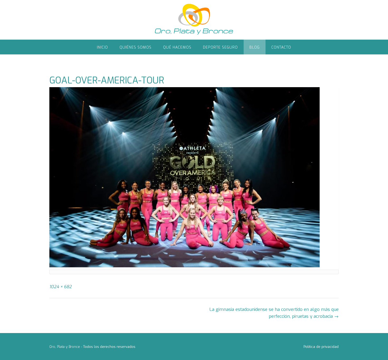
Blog (254, 47)
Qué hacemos (177, 47)
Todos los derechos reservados (109, 346)
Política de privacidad (321, 346)
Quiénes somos (136, 47)
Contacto (281, 47)
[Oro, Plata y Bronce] (194, 20)
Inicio (102, 47)
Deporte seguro (220, 47)
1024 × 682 (60, 286)
